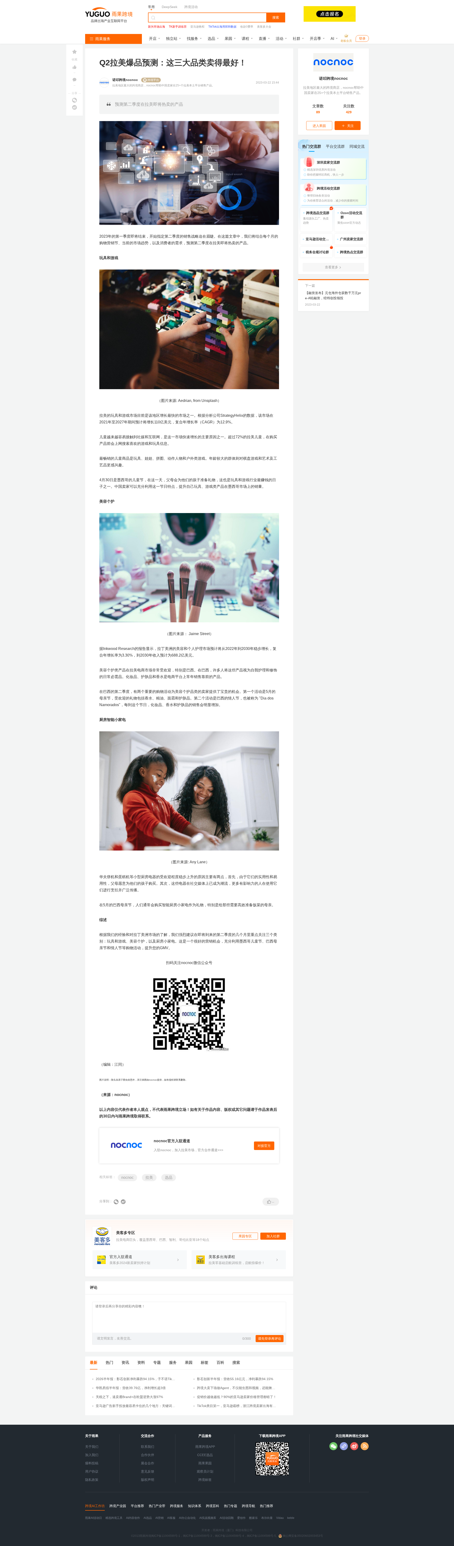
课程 (245, 39)
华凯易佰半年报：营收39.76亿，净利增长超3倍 (131, 1388)
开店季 (315, 39)
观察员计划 (205, 1471)
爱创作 (241, 1518)
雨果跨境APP (205, 1447)
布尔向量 (267, 1518)
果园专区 (245, 1236)
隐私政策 (91, 1480)
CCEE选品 (205, 1455)
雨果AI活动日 (93, 1518)
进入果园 (319, 126)
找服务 (192, 39)
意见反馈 (147, 1471)
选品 (211, 39)
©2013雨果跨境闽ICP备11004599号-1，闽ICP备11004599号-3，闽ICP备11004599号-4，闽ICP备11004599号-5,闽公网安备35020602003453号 (227, 1536)
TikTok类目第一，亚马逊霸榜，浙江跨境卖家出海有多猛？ (236, 1406)
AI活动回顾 (227, 1518)
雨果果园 (205, 1463)
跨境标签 (205, 1480)
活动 (279, 39)
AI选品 (148, 1518)
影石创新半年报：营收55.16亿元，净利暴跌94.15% (235, 1379)
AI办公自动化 (187, 1518)
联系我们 (147, 1447)
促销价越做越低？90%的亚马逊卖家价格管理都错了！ (236, 1397)
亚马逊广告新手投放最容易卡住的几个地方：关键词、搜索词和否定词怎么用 (135, 1406)
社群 (296, 39)
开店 (153, 39)
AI (332, 39)
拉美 (149, 1177)
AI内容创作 (133, 1518)
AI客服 (171, 1518)
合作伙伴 (147, 1455)
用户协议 (91, 1471)
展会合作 (147, 1463)
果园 (228, 39)
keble (290, 1518)
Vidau (280, 1518)
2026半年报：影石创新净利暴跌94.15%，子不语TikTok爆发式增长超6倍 (135, 1379)
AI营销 (159, 1518)
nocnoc (127, 1177)
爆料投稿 (91, 1463)
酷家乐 (253, 1518)
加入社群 (273, 1236)
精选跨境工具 (113, 1518)
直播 (262, 39)
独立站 (171, 39)
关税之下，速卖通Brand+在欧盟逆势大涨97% (129, 1397)
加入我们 (91, 1455)
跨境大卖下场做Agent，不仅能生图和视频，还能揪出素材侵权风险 (236, 1388)
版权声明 (147, 1480)
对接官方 (264, 1146)
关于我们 (91, 1447)
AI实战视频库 (207, 1518)
